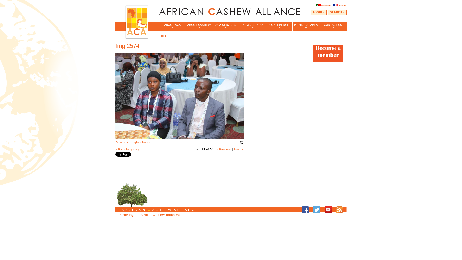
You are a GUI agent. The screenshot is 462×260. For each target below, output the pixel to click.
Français (342, 5)
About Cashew (198, 26)
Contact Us (330, 26)
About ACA (170, 26)
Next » (239, 149)
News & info (251, 26)
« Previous (224, 149)
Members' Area (305, 26)
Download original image (133, 142)
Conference (277, 26)
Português (326, 5)
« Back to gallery (128, 149)
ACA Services (224, 26)
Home (162, 35)
